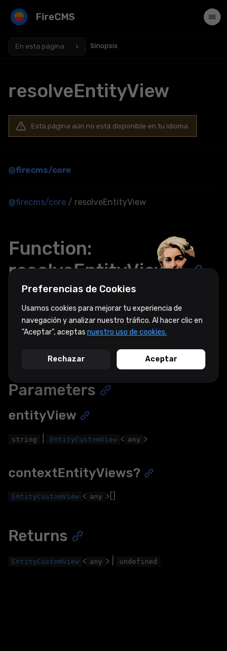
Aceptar (161, 359)
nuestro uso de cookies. (127, 332)
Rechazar (66, 359)
